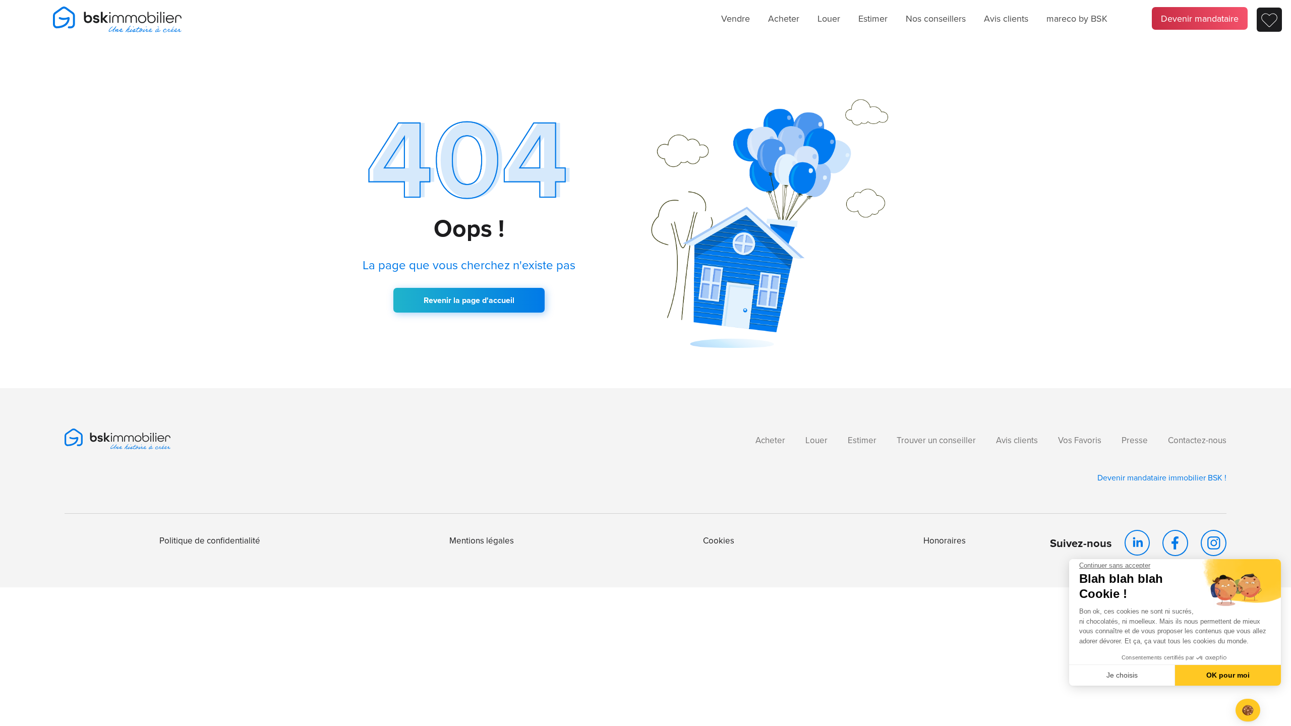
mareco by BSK (1076, 18)
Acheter (783, 18)
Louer (828, 18)
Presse (1135, 440)
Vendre (735, 18)
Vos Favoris (1079, 440)
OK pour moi (1228, 675)
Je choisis (1122, 675)
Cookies (718, 540)
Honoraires (944, 540)
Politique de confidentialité (209, 540)
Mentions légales (481, 540)
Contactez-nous (1197, 440)
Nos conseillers (936, 18)
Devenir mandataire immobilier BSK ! (1161, 477)
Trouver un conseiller (936, 440)
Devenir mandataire (1200, 18)
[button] (1248, 710)
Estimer (873, 18)
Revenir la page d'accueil (469, 300)
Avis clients (1006, 18)
